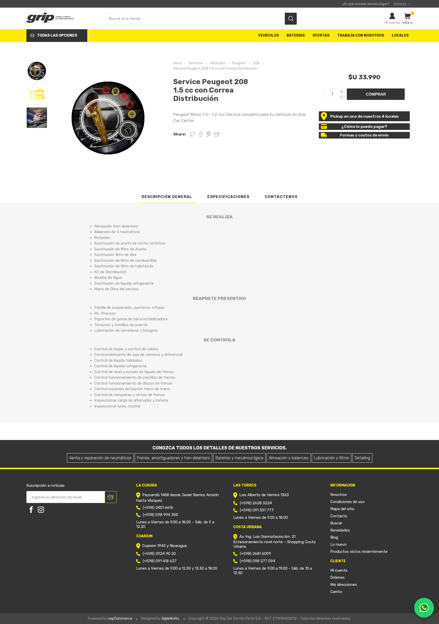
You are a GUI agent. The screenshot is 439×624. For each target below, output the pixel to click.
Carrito (336, 591)
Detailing (362, 457)
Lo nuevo (338, 544)
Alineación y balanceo (288, 457)
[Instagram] (41, 510)
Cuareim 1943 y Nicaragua (164, 545)
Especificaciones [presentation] (228, 196)
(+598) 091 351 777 (257, 510)
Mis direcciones (343, 584)
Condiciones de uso (347, 501)
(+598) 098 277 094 (257, 561)
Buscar (336, 523)
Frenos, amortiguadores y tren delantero (173, 457)
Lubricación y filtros (331, 457)
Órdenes (337, 577)
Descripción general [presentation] (167, 196)
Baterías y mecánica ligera (239, 457)
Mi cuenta (392, 22)
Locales (400, 35)
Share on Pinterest (208, 134)
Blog (334, 537)
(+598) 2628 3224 (256, 503)
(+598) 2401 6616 (158, 507)
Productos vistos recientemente (358, 551)
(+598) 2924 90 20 (159, 553)
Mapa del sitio (342, 509)
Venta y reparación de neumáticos (100, 457)
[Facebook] (31, 510)
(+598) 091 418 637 (160, 561)
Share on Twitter (192, 134)
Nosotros (338, 494)
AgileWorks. (171, 618)
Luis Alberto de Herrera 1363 (264, 495)
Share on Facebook (200, 134)
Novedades (340, 530)
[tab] (167, 197)
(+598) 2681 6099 (255, 553)
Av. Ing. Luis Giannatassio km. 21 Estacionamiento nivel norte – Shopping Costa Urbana (274, 541)
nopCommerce (120, 618)
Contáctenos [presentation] (281, 196)
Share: (179, 134)
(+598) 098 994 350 (160, 514)
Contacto (338, 516)
